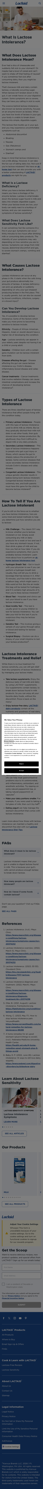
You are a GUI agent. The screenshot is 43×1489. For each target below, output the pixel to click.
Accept (21, 770)
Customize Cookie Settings (13, 753)
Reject (21, 764)
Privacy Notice (8, 741)
